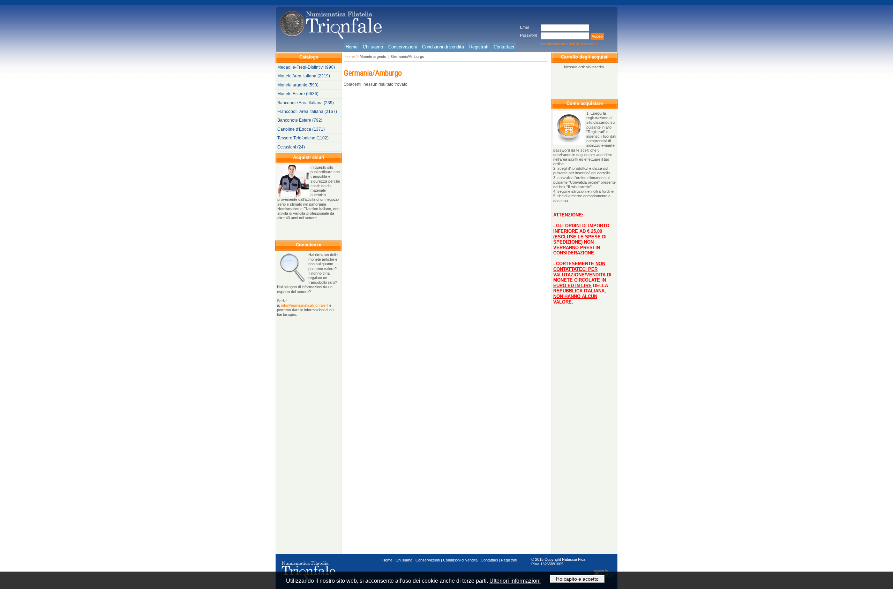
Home (350, 56)
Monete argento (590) (297, 85)
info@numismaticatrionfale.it (304, 305)
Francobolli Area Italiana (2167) (307, 111)
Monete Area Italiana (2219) (303, 76)
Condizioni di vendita (460, 560)
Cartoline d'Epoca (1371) (301, 129)
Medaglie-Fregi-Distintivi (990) (306, 67)
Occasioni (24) (291, 147)
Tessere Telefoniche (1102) (303, 138)
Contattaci (489, 560)
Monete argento (373, 56)
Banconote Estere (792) (299, 120)
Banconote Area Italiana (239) (305, 102)
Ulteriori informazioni (515, 581)
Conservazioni (427, 560)
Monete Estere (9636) (297, 93)
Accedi (597, 36)
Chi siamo (404, 560)
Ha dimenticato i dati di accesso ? (569, 44)
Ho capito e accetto (577, 579)
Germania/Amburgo (407, 56)
